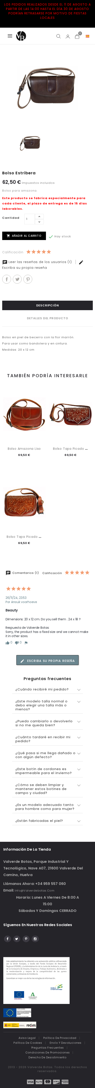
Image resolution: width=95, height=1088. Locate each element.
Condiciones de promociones (47, 1052)
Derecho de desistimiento (47, 1057)
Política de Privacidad (60, 1038)
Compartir (6, 279)
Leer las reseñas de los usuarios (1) (40, 262)
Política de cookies (27, 1043)
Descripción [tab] (47, 305)
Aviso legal (27, 1038)
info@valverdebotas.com (34, 890)
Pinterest (28, 279)
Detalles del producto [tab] (47, 318)
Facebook (7, 938)
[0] (76, 36)
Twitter (16, 938)
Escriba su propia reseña (50, 661)
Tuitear (17, 279)
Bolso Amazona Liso (24, 448)
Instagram (35, 938)
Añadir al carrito (24, 236)
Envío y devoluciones (66, 1043)
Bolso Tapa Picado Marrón (29, 536)
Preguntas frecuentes (47, 1048)
